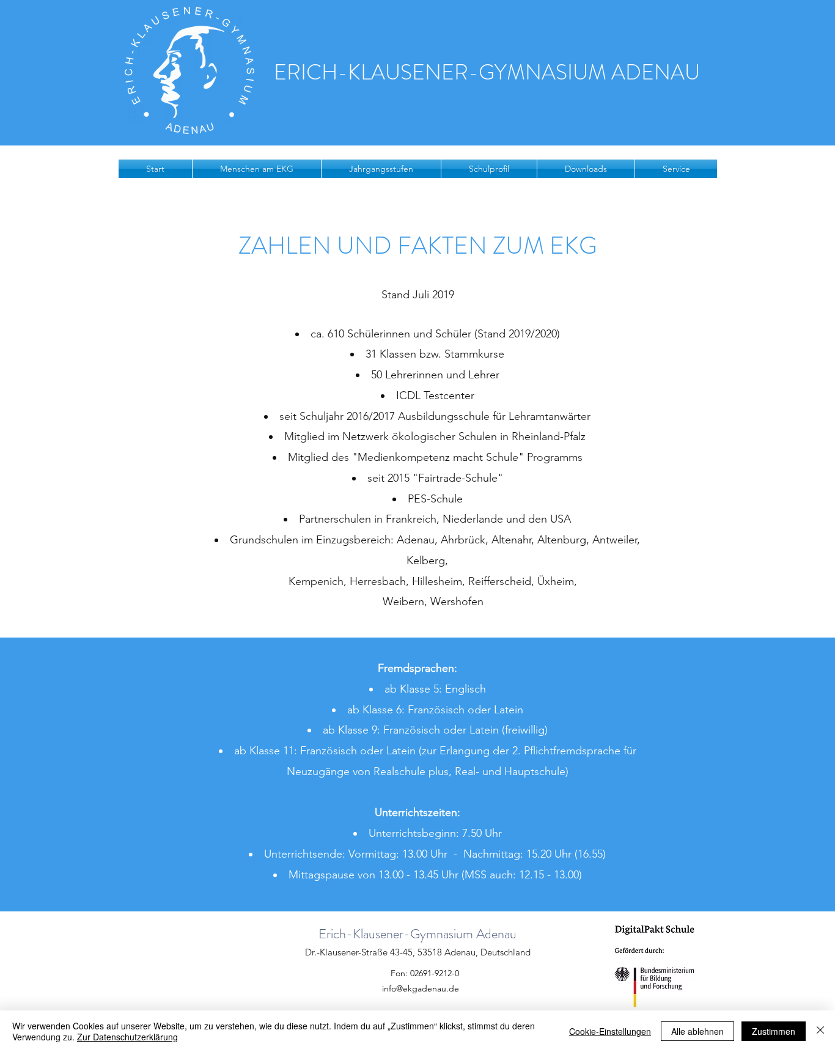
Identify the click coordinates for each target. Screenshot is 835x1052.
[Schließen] (820, 1031)
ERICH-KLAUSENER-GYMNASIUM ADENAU (487, 72)
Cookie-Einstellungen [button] (610, 1031)
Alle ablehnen (697, 1031)
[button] (257, 169)
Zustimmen (773, 1031)
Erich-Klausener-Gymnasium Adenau (417, 933)
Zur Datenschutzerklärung (127, 1037)
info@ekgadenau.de (420, 988)
